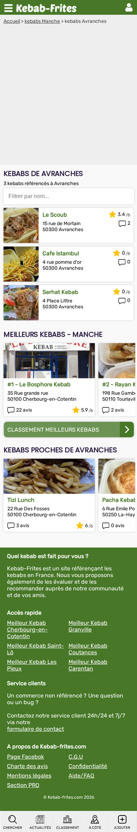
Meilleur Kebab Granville (87, 626)
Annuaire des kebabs (47, 7)
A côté (95, 828)
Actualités (40, 828)
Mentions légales (29, 775)
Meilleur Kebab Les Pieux (32, 665)
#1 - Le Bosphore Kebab (39, 384)
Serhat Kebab (60, 292)
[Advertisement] (68, 96)
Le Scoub (55, 214)
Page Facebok (25, 756)
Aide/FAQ (81, 775)
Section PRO (23, 785)
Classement (67, 828)
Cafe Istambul (61, 253)
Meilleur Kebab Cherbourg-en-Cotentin (27, 630)
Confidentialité (87, 766)
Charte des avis (27, 766)
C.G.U (75, 756)
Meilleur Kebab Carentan (87, 665)
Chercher (12, 828)
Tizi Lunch (20, 500)
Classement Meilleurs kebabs (53, 429)
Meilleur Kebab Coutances (87, 649)
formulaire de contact (35, 729)
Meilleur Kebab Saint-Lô (35, 649)
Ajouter (122, 828)
